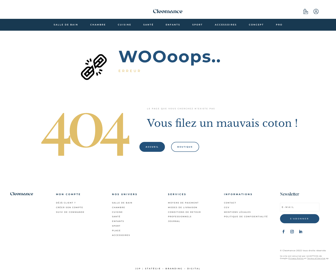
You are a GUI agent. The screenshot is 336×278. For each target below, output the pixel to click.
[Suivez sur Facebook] (283, 231)
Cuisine (124, 24)
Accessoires (226, 24)
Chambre (98, 24)
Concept (256, 24)
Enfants (173, 24)
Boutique (185, 147)
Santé (148, 24)
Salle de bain (66, 24)
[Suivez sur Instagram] (292, 231)
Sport (197, 24)
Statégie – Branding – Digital (173, 268)
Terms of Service (316, 258)
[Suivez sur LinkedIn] (300, 231)
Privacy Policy (296, 258)
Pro (279, 24)
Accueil (152, 147)
